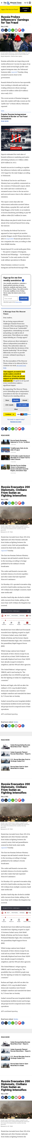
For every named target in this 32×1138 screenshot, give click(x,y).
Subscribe (23, 298)
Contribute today (25, 9)
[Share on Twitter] (6, 30)
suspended (10, 239)
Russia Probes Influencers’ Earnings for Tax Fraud (15, 19)
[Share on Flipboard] (19, 30)
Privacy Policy (18, 302)
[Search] (27, 3)
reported (14, 72)
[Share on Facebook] (2, 30)
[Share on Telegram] (9, 30)
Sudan (16, 722)
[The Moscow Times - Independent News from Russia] (12, 3)
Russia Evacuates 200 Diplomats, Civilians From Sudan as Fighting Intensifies (15, 491)
